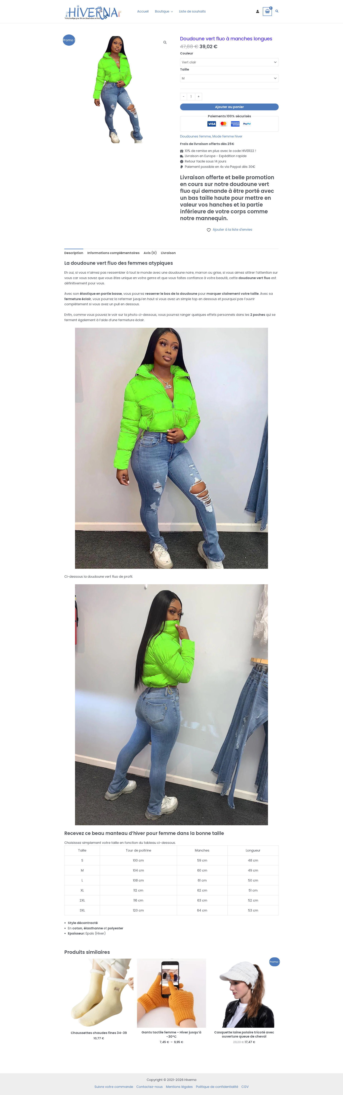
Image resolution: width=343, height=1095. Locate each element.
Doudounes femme (195, 136)
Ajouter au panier (229, 107)
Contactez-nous (149, 1086)
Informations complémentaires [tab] (113, 253)
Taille (184, 69)
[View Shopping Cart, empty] (267, 11)
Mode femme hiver (227, 136)
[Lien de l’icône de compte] (257, 11)
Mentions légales (179, 1086)
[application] (171, 11)
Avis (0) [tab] (150, 253)
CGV (245, 1086)
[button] (277, 11)
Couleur (186, 53)
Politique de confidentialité (217, 1086)
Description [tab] (73, 253)
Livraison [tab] (168, 253)
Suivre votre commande (114, 1086)
